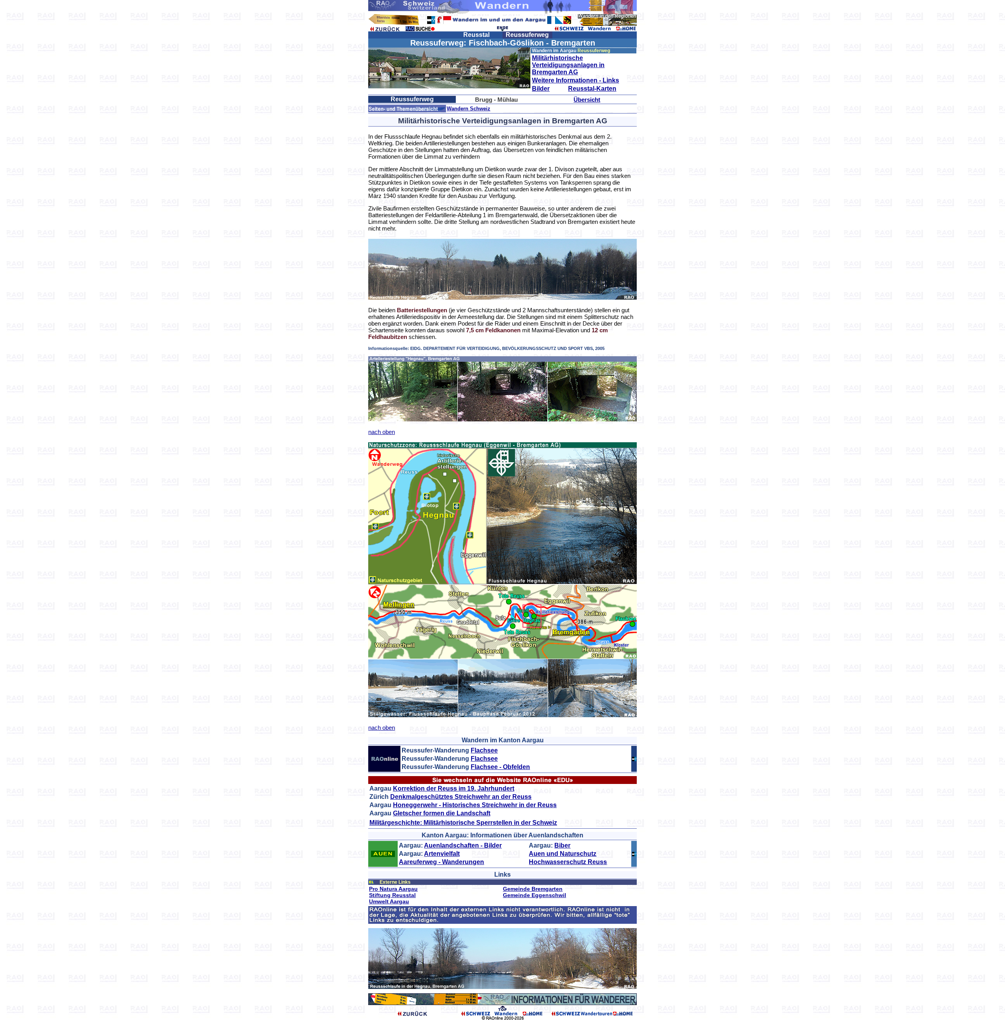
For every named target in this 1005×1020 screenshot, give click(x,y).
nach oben (381, 432)
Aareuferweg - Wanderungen (441, 862)
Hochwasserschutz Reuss (568, 862)
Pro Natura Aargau (393, 889)
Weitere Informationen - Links (575, 80)
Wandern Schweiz (468, 109)
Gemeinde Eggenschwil (534, 895)
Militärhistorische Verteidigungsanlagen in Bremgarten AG (568, 65)
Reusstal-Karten (592, 88)
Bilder (541, 88)
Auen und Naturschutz (562, 853)
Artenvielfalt (442, 853)
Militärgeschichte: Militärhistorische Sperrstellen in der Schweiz (463, 822)
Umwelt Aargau (389, 901)
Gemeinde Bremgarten (533, 889)
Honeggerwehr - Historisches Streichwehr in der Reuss (475, 805)
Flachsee (484, 750)
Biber (562, 845)
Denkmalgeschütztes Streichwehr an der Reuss (461, 796)
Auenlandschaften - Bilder (463, 845)
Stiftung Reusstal (392, 895)
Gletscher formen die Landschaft (441, 813)
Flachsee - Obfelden (500, 767)
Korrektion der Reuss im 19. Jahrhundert (453, 788)
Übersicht (587, 99)
